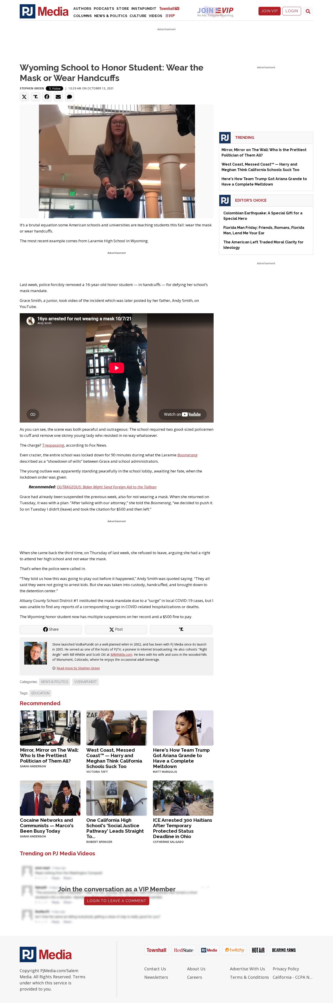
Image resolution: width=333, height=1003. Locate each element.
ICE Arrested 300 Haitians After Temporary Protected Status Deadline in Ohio (182, 828)
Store (122, 9)
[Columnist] (37, 653)
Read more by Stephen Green (78, 668)
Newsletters (156, 977)
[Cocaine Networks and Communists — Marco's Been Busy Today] (50, 797)
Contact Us (155, 968)
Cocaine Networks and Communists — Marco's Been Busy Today (47, 825)
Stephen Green (32, 88)
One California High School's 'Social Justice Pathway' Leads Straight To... (115, 828)
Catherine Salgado (168, 842)
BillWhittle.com (121, 654)
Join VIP (269, 11)
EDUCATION (40, 693)
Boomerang (187, 454)
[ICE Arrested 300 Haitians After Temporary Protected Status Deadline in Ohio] (183, 797)
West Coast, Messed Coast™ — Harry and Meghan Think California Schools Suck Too (114, 758)
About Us (196, 968)
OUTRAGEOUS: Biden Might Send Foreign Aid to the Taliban (107, 486)
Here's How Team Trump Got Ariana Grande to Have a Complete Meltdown (181, 758)
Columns (82, 16)
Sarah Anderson (33, 766)
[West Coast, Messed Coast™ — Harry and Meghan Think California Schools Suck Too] (116, 727)
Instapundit (144, 9)
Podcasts (104, 9)
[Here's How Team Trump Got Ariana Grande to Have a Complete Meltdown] (183, 727)
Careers (194, 977)
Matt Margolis (165, 771)
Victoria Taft (97, 771)
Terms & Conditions (249, 977)
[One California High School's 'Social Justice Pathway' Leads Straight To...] (116, 797)
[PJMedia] (44, 11)
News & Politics (111, 16)
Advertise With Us (247, 968)
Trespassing (53, 445)
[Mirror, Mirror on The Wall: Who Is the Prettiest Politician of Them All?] (50, 727)
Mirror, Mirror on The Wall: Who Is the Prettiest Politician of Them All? (49, 755)
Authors (82, 9)
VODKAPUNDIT (85, 682)
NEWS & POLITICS (54, 682)
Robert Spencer (99, 842)
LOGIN (291, 11)
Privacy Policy (286, 968)
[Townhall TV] (171, 8)
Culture (138, 16)
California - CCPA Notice (293, 977)
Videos (155, 16)
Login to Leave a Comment (116, 901)
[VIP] (170, 15)
